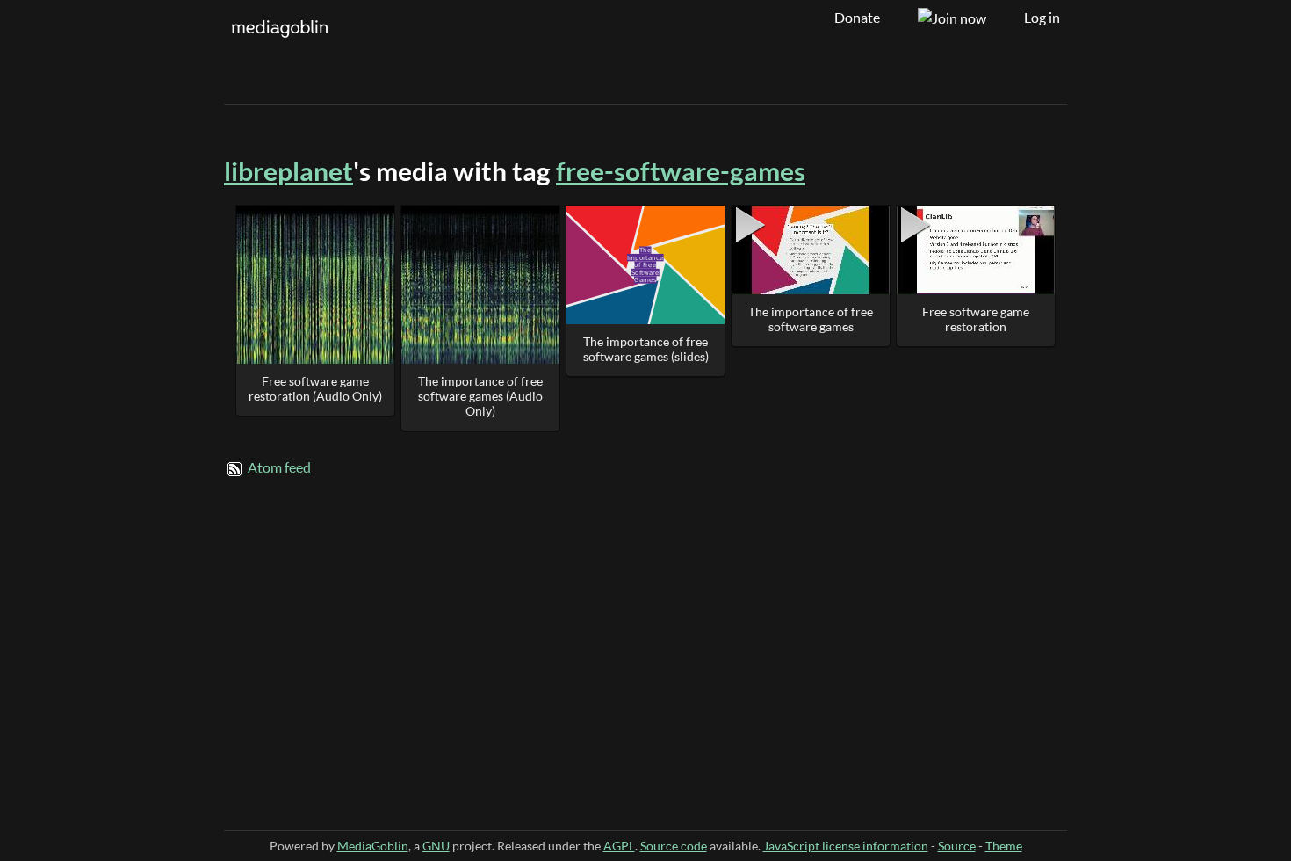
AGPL (619, 845)
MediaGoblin (372, 845)
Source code (673, 845)
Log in (1042, 17)
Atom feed (279, 467)
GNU (436, 845)
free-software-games (680, 171)
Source (957, 845)
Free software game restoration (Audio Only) (315, 388)
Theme (1003, 845)
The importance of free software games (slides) (646, 349)
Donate (857, 17)
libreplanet (288, 171)
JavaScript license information (845, 845)
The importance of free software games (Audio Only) (480, 395)
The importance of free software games (810, 319)
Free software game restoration (975, 319)
